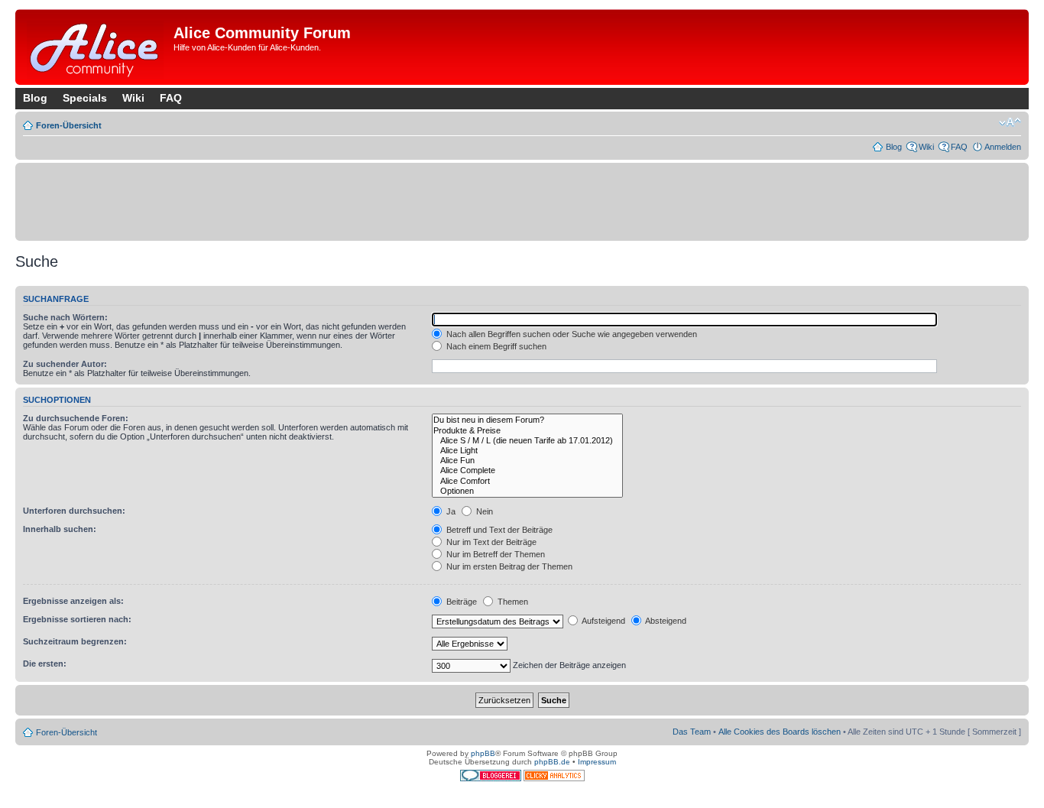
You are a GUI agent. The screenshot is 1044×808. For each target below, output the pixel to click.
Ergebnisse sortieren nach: (77, 619)
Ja (450, 511)
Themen (511, 601)
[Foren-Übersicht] (96, 47)
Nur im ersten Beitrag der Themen (508, 566)
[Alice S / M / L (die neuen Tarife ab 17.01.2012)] (527, 441)
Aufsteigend (602, 620)
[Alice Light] (527, 451)
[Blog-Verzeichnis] (492, 778)
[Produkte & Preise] (527, 431)
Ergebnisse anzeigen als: (73, 600)
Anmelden (1002, 146)
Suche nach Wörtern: (65, 317)
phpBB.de (552, 762)
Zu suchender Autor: (65, 363)
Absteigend (665, 620)
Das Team (692, 731)
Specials (85, 98)
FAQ (171, 98)
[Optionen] (527, 491)
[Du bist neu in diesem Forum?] (527, 420)
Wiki (133, 98)
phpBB (483, 753)
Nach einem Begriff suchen (495, 346)
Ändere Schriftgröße (1010, 122)
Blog (35, 98)
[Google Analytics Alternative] (554, 778)
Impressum (597, 762)
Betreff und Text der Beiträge (498, 529)
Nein (483, 511)
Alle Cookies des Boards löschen (779, 731)
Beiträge (460, 601)
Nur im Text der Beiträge (490, 542)
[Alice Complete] (527, 470)
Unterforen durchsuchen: (74, 510)
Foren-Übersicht (69, 125)
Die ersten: (44, 663)
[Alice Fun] (527, 461)
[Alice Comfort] (527, 481)
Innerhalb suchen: (59, 529)
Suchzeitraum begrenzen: (75, 641)
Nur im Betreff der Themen (494, 554)
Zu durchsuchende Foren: (75, 418)
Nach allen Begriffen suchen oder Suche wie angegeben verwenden (570, 334)
